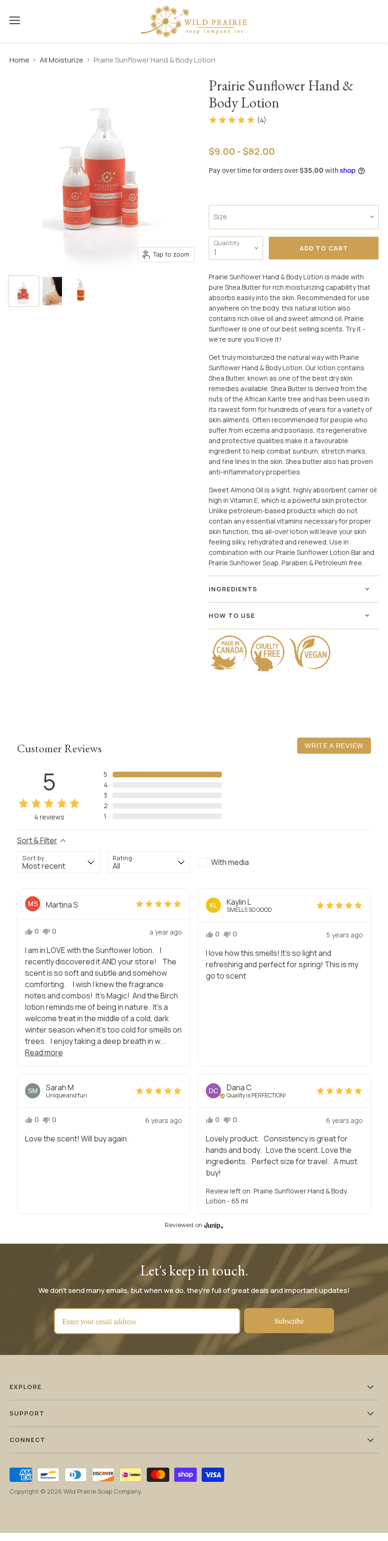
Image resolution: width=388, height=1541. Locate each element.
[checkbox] (239, 862)
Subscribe (289, 1321)
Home (19, 60)
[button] (237, 120)
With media (230, 862)
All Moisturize (61, 60)
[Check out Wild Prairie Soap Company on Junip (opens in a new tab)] (213, 1225)
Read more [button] (44, 1052)
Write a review (334, 745)
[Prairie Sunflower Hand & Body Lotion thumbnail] (24, 291)
